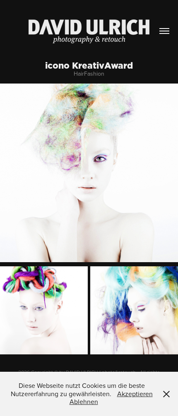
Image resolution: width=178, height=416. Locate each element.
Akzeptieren (135, 393)
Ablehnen (84, 401)
